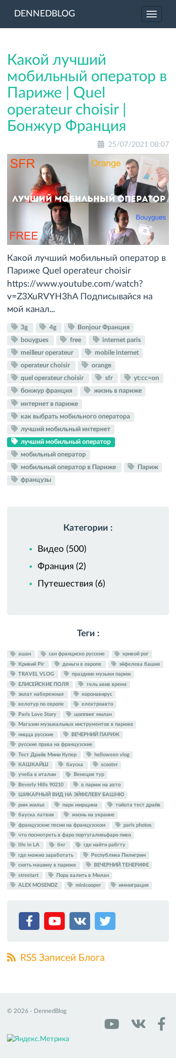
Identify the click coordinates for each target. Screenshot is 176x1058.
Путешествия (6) (71, 583)
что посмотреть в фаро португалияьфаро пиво (74, 834)
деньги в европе (82, 664)
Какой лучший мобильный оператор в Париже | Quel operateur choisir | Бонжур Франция (87, 93)
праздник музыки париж (100, 674)
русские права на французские (54, 744)
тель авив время (106, 684)
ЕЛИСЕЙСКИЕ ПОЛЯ (43, 684)
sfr (109, 378)
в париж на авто (100, 784)
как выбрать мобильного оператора (74, 416)
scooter (108, 764)
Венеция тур (88, 774)
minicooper (88, 885)
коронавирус (96, 694)
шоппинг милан (92, 714)
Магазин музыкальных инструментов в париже (75, 724)
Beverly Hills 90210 (41, 784)
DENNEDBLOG (44, 13)
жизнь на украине (92, 814)
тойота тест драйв (137, 804)
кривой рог (135, 654)
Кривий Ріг (31, 664)
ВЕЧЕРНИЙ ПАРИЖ (95, 734)
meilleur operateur (47, 353)
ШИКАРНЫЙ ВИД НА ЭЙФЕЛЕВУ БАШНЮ (70, 794)
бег (61, 845)
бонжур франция (46, 391)
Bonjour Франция (103, 327)
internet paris (121, 340)
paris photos (137, 825)
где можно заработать (46, 855)
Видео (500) (62, 549)
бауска (74, 764)
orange (100, 365)
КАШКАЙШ (33, 764)
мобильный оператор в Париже (68, 467)
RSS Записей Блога (61, 958)
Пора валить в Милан (82, 875)
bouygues (34, 340)
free (76, 340)
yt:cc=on (145, 378)
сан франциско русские (76, 654)
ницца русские (36, 734)
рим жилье (31, 804)
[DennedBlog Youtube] (111, 1027)
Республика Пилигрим (118, 855)
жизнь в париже (117, 391)
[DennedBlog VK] (137, 1027)
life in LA (29, 845)
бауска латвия (36, 814)
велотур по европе (41, 704)
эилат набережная (41, 694)
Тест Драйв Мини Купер (47, 754)
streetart (28, 875)
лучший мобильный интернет (64, 429)
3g (24, 327)
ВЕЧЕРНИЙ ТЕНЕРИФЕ (120, 865)
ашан (24, 654)
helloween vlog (111, 754)
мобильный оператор (52, 454)
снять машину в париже (47, 865)
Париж (147, 467)
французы (35, 480)
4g (53, 327)
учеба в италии (37, 774)
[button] (30, 923)
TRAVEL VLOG (36, 674)
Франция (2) (62, 566)
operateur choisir (45, 365)
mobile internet (116, 353)
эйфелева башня (139, 664)
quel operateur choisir (52, 378)
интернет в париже (48, 403)
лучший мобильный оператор (65, 442)
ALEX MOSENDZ (38, 885)
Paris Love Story (37, 714)
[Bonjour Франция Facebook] (160, 1027)
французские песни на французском (62, 825)
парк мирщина (80, 804)
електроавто (96, 704)
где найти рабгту (103, 845)
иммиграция (133, 885)
